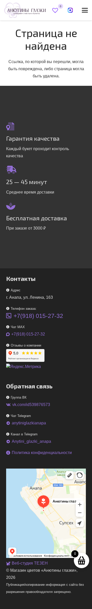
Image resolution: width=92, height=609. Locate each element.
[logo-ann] (25, 10)
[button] (84, 10)
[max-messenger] (70, 10)
